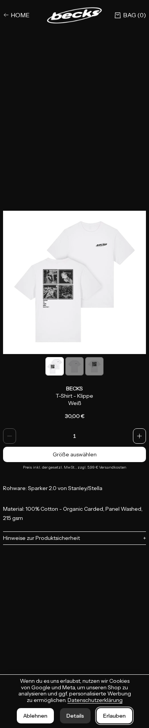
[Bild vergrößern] (74, 282)
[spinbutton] (74, 436)
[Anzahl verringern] (9, 436)
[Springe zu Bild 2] (74, 366)
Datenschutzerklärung (95, 700)
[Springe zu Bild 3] (94, 366)
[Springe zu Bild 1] (54, 366)
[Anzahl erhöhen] (139, 436)
